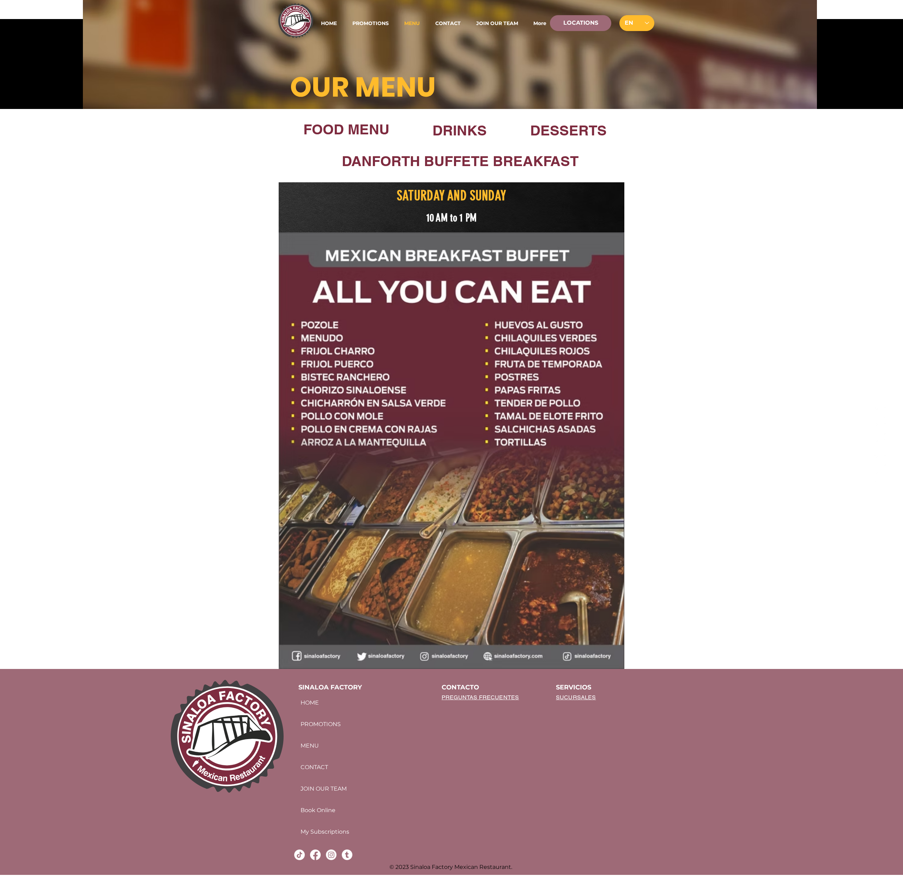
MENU (310, 745)
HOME (310, 702)
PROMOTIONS (321, 724)
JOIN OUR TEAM (324, 788)
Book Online (318, 810)
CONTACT (314, 767)
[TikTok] (880, 429)
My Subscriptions (324, 831)
